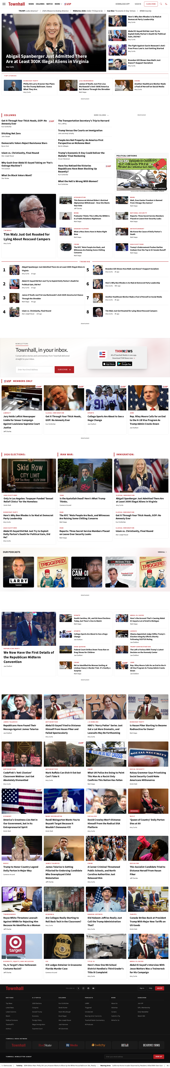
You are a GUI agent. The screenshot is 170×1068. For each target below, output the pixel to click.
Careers (113, 1012)
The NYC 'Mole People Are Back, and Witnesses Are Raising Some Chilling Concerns (89, 250)
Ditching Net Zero (11, 133)
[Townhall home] (14, 988)
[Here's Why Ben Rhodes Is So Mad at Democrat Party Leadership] (98, 284)
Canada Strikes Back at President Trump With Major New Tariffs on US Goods (148, 921)
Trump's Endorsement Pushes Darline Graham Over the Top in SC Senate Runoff (148, 248)
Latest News (10, 1008)
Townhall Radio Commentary (95, 1020)
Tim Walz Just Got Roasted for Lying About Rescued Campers (27, 237)
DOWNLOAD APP (123, 4)
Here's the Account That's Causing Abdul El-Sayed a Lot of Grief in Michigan (147, 619)
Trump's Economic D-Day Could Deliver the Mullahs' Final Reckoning (81, 154)
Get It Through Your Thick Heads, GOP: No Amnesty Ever (24, 122)
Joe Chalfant (92, 424)
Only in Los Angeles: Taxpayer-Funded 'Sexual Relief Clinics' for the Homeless (28, 500)
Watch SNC (141, 1016)
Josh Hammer (63, 1024)
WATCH (49, 4)
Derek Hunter (63, 1008)
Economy (35, 1016)
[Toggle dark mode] (166, 4)
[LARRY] (18, 572)
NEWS (31, 4)
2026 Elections (37, 1003)
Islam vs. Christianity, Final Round (20, 153)
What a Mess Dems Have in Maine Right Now (90, 233)
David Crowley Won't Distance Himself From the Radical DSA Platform (104, 823)
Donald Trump (37, 1012)
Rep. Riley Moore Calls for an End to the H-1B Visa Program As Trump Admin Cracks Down (148, 420)
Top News (9, 1003)
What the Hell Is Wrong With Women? (78, 181)
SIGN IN (138, 4)
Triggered (88, 1008)
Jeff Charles (78, 208)
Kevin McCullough (65, 1012)
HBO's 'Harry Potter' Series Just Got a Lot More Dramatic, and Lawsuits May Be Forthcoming (105, 729)
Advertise (114, 1008)
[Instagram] (83, 988)
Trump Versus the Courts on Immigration (80, 130)
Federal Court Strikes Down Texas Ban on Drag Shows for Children (91, 651)
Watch (8, 1016)
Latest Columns (11, 1012)
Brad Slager (63, 1016)
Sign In (142, 988)
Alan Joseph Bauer (28, 314)
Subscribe (63, 369)
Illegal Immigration (38, 1024)
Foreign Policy (37, 1020)
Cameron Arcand (65, 505)
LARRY (87, 1003)
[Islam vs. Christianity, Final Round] (14, 312)
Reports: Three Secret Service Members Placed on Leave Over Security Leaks (147, 217)
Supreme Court (37, 1029)
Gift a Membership (144, 1008)
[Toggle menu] (3, 3)
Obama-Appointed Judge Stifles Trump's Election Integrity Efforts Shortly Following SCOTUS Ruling (147, 637)
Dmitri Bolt (7, 505)
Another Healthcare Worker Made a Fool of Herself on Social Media (133, 297)
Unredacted (89, 1012)
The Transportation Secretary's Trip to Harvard (83, 120)
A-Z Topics (36, 998)
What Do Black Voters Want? (16, 175)
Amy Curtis (7, 243)
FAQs (150, 988)
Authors (8, 1029)
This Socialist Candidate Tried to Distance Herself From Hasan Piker (147, 870)
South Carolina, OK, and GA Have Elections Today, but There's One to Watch (92, 619)
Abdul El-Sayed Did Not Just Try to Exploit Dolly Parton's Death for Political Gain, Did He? (26, 534)
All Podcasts (89, 1024)
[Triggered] (52, 572)
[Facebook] (88, 988)
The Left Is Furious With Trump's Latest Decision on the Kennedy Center (147, 651)
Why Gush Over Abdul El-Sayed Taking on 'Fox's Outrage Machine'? (27, 164)
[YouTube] (93, 988)
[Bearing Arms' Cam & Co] (86, 572)
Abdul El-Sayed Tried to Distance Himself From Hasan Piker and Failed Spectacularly (63, 729)
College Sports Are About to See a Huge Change (91, 635)
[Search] (161, 4)
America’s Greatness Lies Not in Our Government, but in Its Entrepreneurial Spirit (20, 823)
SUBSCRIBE (151, 4)
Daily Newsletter (143, 1012)
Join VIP (159, 988)
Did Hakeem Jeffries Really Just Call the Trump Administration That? (105, 921)
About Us (114, 1003)
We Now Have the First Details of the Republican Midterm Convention (29, 657)
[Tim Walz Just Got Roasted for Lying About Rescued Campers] (98, 312)
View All (161, 552)
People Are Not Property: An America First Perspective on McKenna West (80, 141)
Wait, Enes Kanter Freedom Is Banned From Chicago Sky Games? (146, 201)
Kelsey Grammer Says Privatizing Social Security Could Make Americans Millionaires (148, 776)
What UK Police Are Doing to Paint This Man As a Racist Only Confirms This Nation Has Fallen (106, 776)
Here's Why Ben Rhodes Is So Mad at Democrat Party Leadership (132, 283)
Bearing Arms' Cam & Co (93, 1016)
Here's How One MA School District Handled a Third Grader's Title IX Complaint (106, 968)
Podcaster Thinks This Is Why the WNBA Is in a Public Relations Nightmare (92, 217)
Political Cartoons (126, 155)
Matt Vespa (77, 221)
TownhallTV (10, 1024)
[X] (78, 988)
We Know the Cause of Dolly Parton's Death (146, 233)
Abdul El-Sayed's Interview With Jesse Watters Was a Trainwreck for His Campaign (147, 968)
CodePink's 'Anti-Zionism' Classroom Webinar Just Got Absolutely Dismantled (18, 776)
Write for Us (115, 1020)
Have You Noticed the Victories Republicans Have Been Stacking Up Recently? (77, 168)
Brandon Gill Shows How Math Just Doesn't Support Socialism (132, 268)
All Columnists (63, 1029)
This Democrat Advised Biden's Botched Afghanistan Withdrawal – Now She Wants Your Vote (92, 203)
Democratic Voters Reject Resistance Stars (24, 143)
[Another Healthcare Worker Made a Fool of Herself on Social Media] (98, 298)
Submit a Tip (115, 1016)
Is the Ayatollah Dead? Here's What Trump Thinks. (82, 500)
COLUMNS (40, 4)
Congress (35, 1008)
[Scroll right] (166, 570)
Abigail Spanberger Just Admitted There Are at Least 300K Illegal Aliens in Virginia (47, 59)
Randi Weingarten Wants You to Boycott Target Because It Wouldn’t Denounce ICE (63, 823)
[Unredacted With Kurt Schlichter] (120, 572)
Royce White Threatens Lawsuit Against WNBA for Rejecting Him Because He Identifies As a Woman (21, 921)
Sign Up (159, 1056)
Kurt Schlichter (51, 424)
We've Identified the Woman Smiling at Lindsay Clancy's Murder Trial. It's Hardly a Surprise (92, 668)
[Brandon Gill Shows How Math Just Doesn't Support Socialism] (98, 270)
